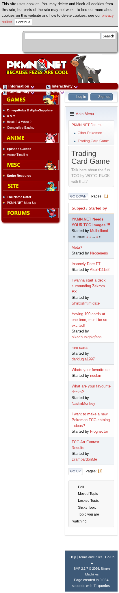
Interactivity (62, 86)
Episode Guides (19, 149)
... (94, 236)
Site (55, 92)
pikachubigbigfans (87, 337)
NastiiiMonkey (83, 403)
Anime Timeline (17, 154)
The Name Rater (19, 197)
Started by (98, 208)
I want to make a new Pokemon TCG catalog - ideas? (91, 420)
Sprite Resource (19, 175)
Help (73, 557)
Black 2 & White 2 (19, 121)
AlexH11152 (99, 269)
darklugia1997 (83, 359)
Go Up (75, 471)
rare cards (80, 347)
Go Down (78, 196)
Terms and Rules (91, 557)
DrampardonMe (84, 459)
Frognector (99, 431)
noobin (95, 375)
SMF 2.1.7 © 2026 (86, 568)
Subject (78, 208)
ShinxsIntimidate (86, 303)
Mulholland (99, 231)
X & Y (11, 116)
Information (18, 86)
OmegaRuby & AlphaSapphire (30, 110)
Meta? (77, 247)
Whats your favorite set (91, 370)
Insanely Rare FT (86, 264)
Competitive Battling (20, 127)
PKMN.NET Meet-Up (21, 202)
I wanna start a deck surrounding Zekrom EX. (89, 286)
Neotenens (99, 253)
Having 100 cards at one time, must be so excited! (89, 320)
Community (18, 92)
